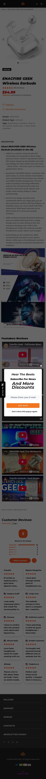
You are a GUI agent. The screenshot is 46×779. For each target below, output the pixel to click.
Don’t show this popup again (24, 411)
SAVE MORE (23, 406)
